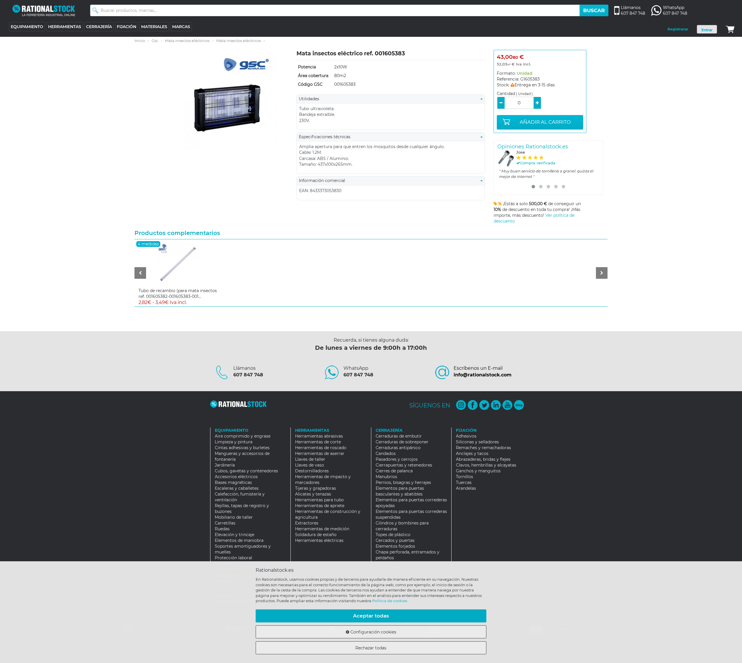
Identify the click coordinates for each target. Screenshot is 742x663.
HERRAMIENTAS (64, 26)
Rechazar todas (370, 648)
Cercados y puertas (395, 540)
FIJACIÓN (126, 26)
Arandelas (466, 488)
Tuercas (464, 482)
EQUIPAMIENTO (27, 26)
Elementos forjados (395, 546)
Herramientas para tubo (319, 499)
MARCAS (181, 26)
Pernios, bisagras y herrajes (403, 482)
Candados (386, 453)
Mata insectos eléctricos (187, 40)
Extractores (306, 523)
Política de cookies (389, 600)
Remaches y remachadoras (483, 447)
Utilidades (311, 98)
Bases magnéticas (233, 482)
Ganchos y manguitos (478, 470)
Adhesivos (466, 436)
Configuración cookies (372, 632)
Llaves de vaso (309, 465)
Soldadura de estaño (316, 534)
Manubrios (386, 476)
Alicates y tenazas (313, 494)
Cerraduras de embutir (399, 436)
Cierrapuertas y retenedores (404, 465)
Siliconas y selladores (477, 442)
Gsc (155, 40)
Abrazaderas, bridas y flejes (483, 459)
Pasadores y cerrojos (397, 459)
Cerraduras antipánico (398, 447)
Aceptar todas (371, 616)
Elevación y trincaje (234, 534)
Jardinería (225, 465)
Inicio (139, 40)
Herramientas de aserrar (319, 453)
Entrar (706, 30)
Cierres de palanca (394, 470)
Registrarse (678, 29)
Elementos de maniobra (239, 540)
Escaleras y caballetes (237, 488)
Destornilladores (312, 470)
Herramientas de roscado (320, 447)
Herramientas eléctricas (319, 540)
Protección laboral (233, 557)
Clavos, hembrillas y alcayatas (486, 465)
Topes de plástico (393, 534)
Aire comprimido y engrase (242, 436)
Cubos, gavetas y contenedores (246, 470)
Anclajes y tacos (472, 453)
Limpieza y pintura (233, 442)
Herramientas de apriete (319, 505)
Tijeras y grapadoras (315, 488)
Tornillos (464, 476)
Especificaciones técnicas (326, 136)
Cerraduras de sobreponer (402, 442)
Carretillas (225, 523)
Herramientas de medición (322, 528)
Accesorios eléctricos (236, 476)
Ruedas (222, 528)
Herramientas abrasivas (319, 436)
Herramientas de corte (318, 442)
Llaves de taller (310, 459)
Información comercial (324, 180)
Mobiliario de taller (234, 517)
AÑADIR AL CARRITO (545, 122)
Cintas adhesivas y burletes (242, 447)
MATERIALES (154, 26)
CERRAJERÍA (99, 26)
